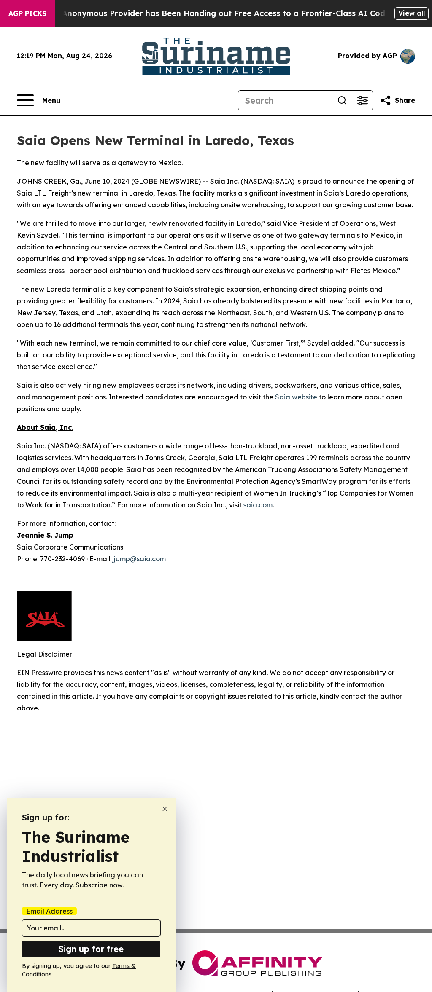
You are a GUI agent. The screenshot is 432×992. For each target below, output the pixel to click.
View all (411, 13)
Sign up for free (91, 949)
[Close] (165, 809)
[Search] (342, 100)
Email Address (49, 911)
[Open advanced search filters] (362, 100)
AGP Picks (27, 13)
